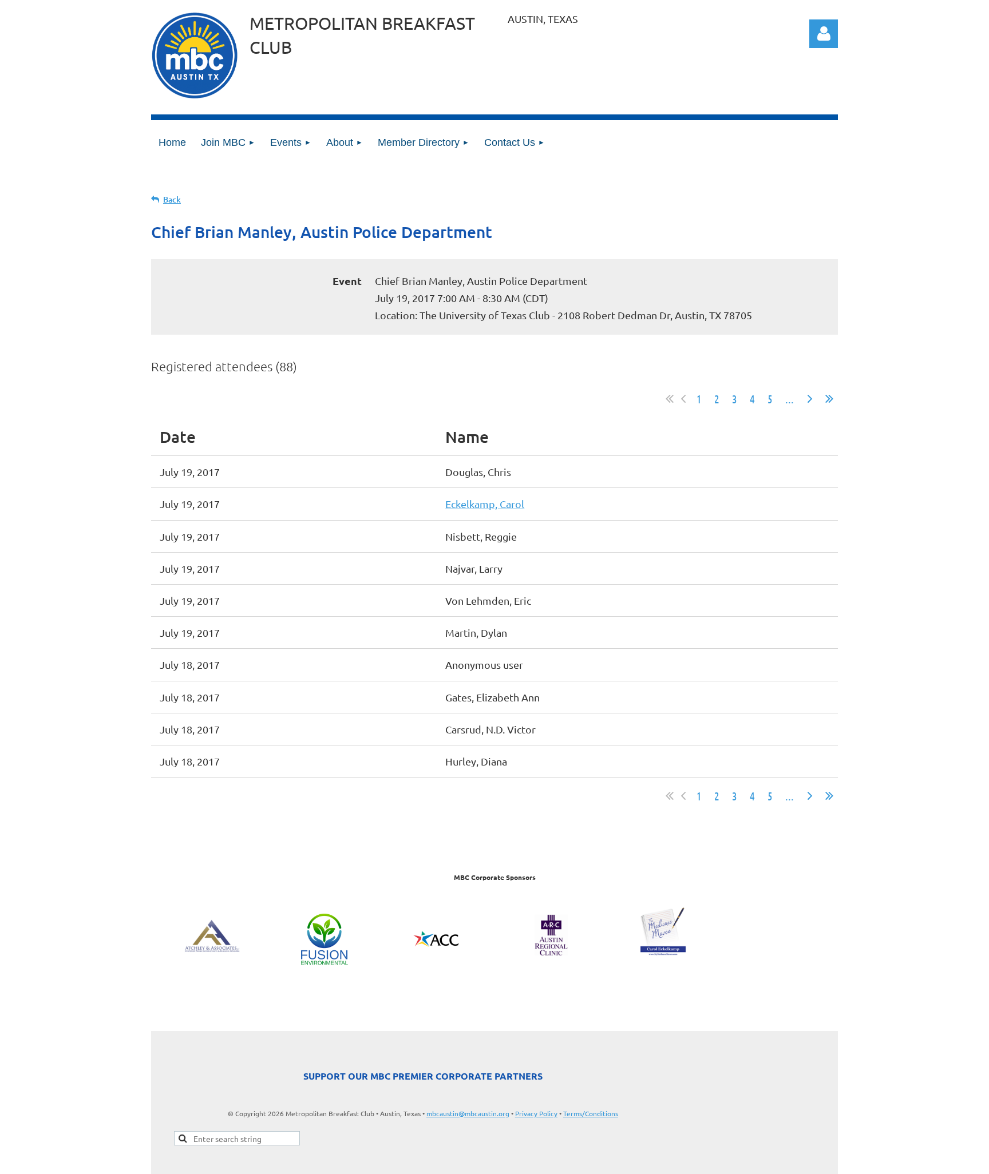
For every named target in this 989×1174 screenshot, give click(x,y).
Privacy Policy (536, 1113)
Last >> (829, 399)
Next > (810, 399)
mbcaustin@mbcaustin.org (467, 1113)
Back (172, 199)
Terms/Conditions (590, 1113)
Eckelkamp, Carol (484, 504)
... (789, 399)
